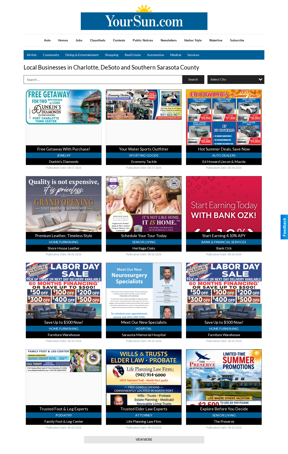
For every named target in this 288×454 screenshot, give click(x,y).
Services (193, 55)
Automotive (155, 55)
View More (144, 439)
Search (193, 79)
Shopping (111, 55)
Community (51, 55)
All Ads (32, 55)
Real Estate (133, 55)
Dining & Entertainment (82, 55)
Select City (218, 79)
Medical (175, 55)
